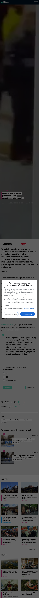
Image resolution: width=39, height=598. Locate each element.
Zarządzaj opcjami (11, 314)
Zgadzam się (28, 314)
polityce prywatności (29, 308)
